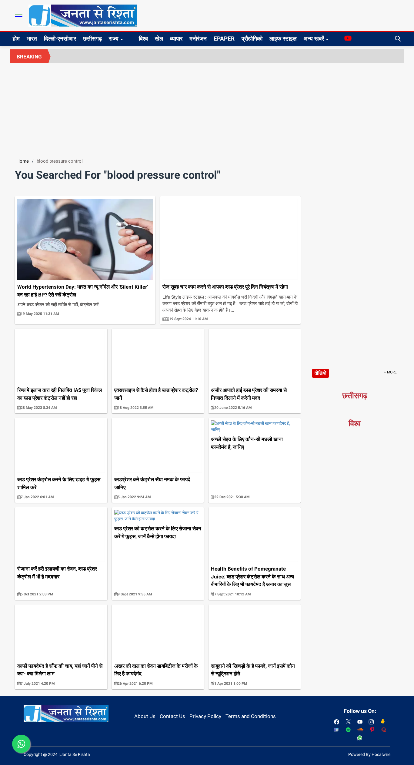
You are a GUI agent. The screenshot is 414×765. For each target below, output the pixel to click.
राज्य (114, 38)
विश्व (143, 38)
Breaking (29, 57)
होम (16, 38)
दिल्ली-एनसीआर (60, 38)
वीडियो (320, 373)
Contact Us (172, 716)
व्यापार (176, 38)
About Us (144, 716)
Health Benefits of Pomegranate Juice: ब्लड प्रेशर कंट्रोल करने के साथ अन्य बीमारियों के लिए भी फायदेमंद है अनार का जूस (252, 576)
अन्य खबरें (313, 38)
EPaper (224, 38)
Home (22, 161)
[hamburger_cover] (18, 15)
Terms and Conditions (250, 716)
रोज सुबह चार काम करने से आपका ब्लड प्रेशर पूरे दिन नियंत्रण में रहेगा (225, 287)
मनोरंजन (198, 38)
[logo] (82, 15)
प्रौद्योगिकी (252, 38)
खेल (159, 38)
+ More (390, 372)
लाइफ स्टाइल (282, 38)
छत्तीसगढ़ (92, 38)
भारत (32, 38)
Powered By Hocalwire (369, 754)
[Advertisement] (207, 108)
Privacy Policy (205, 716)
